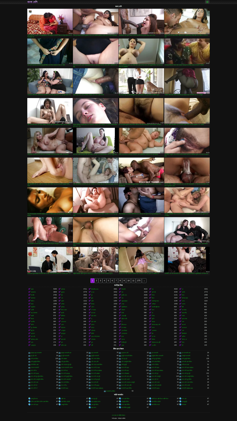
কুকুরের (62, 292)
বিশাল (183, 342)
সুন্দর (92, 298)
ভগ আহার (123, 327)
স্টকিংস (32, 301)
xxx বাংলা (93, 407)
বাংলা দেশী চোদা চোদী (126, 385)
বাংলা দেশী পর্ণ (34, 388)
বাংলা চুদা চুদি (94, 398)
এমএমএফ (184, 327)
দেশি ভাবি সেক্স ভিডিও (187, 361)
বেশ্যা (122, 304)
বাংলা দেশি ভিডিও (65, 382)
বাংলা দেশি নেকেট (125, 379)
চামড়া (32, 304)
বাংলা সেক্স (184, 398)
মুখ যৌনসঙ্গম (34, 327)
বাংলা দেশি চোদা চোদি (126, 376)
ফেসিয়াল (154, 304)
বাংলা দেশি (32, 2)
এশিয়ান (62, 304)
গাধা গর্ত (184, 324)
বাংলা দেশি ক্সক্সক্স (125, 373)
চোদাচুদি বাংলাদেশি (186, 356)
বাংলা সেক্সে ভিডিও (125, 404)
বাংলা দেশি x (34, 370)
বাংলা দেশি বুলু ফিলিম (186, 379)
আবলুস (153, 321)
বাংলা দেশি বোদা (34, 382)
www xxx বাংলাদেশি (36, 353)
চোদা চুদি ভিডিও (94, 404)
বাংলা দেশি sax (125, 367)
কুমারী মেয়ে (124, 295)
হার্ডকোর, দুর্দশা (34, 339)
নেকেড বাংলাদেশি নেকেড (67, 367)
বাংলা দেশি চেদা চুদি (95, 376)
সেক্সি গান (63, 398)
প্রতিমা (183, 336)
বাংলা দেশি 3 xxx (95, 367)
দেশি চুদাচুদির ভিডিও (35, 361)
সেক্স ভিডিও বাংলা (156, 404)
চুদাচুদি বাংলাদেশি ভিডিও (126, 356)
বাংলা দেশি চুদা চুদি (186, 373)
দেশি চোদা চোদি (94, 361)
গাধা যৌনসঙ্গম (34, 313)
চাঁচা (62, 295)
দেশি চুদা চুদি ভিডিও (156, 358)
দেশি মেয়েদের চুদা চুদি (66, 364)
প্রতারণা (33, 333)
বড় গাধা (153, 336)
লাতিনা (32, 324)
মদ (61, 336)
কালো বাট (63, 339)
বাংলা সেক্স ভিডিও (125, 398)
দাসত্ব (92, 327)
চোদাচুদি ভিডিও (64, 404)
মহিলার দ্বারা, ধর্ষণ (156, 324)
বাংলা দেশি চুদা (155, 373)
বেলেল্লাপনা (124, 333)
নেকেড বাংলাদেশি (35, 367)
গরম (122, 298)
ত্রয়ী (92, 301)
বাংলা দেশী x (64, 385)
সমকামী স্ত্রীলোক (155, 307)
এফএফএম (63, 321)
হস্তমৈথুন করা (155, 301)
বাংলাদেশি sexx (155, 388)
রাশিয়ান (153, 339)
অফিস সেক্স (63, 345)
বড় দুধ (92, 292)
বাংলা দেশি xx (64, 370)
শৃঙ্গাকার (62, 307)
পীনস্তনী (123, 289)
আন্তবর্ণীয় (184, 313)
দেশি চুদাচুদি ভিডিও (186, 358)
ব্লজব (32, 289)
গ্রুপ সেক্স (93, 321)
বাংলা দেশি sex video (187, 367)
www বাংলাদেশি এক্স (66, 353)
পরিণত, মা (184, 339)
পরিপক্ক (93, 330)
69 (152, 333)
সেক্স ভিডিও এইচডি (65, 401)
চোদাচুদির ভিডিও (125, 401)
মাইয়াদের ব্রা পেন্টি (156, 342)
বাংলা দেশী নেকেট (186, 385)
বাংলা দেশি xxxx (35, 373)
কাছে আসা (93, 316)
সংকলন (183, 304)
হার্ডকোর (63, 289)
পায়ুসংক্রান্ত (124, 301)
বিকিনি (92, 333)
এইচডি (183, 292)
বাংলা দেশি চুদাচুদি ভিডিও (66, 376)
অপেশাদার (184, 310)
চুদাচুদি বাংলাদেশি (95, 356)
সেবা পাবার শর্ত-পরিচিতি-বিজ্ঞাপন (118, 415)
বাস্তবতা (63, 327)
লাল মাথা (93, 313)
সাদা (122, 292)
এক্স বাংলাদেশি (155, 353)
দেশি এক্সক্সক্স (64, 358)
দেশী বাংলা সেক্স (185, 364)
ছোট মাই (154, 292)
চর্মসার (153, 316)
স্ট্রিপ (153, 298)
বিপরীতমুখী (123, 342)
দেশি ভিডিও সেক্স (35, 364)
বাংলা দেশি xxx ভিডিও (187, 370)
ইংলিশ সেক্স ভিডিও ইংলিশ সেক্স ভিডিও (39, 401)
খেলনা (183, 301)
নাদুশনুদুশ (63, 333)
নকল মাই (33, 336)
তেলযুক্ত (63, 330)
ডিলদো (32, 319)
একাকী (32, 310)
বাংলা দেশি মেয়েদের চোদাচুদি (128, 382)
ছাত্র (122, 336)
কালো (153, 310)
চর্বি (182, 345)
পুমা (92, 342)
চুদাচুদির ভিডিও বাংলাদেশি (157, 356)
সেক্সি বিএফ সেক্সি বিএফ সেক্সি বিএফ (160, 398)
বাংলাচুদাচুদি (184, 401)
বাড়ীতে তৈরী (124, 319)
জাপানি (62, 313)
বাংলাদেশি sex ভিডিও (126, 388)
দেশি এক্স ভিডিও (34, 358)
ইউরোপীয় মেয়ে (94, 289)
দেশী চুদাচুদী (124, 364)
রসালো (92, 324)
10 (128, 281)
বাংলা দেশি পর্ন (155, 379)
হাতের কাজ (184, 319)
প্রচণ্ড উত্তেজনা (95, 336)
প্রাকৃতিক (33, 307)
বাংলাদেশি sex (64, 388)
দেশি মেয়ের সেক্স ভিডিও (96, 364)
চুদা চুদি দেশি (34, 356)
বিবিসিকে (63, 316)
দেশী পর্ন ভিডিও (155, 364)
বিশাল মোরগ (64, 310)
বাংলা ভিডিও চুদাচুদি (125, 407)
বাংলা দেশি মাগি (94, 382)
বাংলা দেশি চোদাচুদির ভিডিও (37, 379)
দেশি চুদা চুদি (124, 358)
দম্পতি (183, 316)
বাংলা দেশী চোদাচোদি (156, 385)
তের (62, 298)
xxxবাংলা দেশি (124, 353)
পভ (152, 313)
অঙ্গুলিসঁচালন (124, 307)
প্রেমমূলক (33, 345)
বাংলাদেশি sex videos (97, 388)
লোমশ (92, 307)
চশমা (183, 321)
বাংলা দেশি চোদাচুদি (156, 376)
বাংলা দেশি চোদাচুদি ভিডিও (188, 376)
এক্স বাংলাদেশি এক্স (186, 353)
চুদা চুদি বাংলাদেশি (65, 356)
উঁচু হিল (32, 330)
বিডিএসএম (123, 324)
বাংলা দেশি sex (155, 367)
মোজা (122, 345)
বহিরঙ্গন (123, 310)
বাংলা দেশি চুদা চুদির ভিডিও (37, 376)
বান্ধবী (32, 316)
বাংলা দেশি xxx (125, 370)
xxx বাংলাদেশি (94, 353)
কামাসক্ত (33, 298)
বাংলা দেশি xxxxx (65, 373)
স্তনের (123, 339)
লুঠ (91, 295)
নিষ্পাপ (153, 295)
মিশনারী (32, 295)
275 (138, 281)
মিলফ (183, 295)
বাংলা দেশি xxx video (157, 370)
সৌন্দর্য (62, 301)
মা (91, 319)
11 (133, 281)
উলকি (122, 313)
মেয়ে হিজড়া (124, 330)
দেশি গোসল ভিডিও (95, 358)
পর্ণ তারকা (93, 310)
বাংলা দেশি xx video (96, 370)
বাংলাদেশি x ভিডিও (110, 391)
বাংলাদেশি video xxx (187, 388)
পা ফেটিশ (154, 345)
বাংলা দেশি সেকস (156, 382)
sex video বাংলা (95, 401)
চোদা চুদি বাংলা (34, 398)
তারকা (62, 319)
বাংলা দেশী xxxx (95, 385)
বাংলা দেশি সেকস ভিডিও (187, 382)
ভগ (182, 289)
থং (122, 321)
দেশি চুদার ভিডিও (65, 361)
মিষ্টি (183, 307)
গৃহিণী (153, 319)
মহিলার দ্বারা (185, 298)
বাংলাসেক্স (184, 404)
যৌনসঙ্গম (93, 339)
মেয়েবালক (154, 330)
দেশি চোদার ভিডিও (156, 361)
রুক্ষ (62, 342)
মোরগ (62, 324)
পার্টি (92, 345)
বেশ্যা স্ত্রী (123, 316)
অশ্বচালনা (33, 292)
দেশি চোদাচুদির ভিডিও (126, 361)
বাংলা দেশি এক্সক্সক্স (95, 373)
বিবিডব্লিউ (184, 333)
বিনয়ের (92, 304)
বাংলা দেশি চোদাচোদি (66, 379)
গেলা (183, 330)
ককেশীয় (33, 321)
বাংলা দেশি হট (34, 385)
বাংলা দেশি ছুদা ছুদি (95, 379)
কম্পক (153, 327)
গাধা (152, 289)
